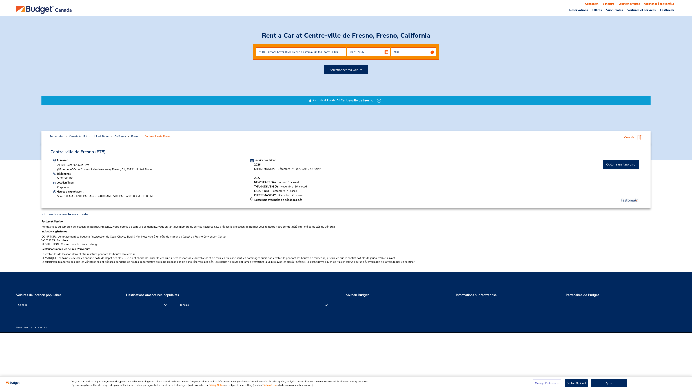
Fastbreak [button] (667, 10)
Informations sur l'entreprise (476, 295)
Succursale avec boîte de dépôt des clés (278, 200)
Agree (609, 383)
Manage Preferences (547, 383)
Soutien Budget (357, 295)
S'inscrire (608, 4)
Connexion (591, 4)
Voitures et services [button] (641, 10)
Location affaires (629, 4)
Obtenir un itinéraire (620, 164)
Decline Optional (576, 383)
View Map (630, 137)
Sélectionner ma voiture (346, 70)
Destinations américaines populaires (152, 295)
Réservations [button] (578, 10)
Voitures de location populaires (38, 295)
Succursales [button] (614, 10)
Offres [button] (597, 10)
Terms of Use (270, 385)
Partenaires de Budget (582, 295)
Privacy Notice (216, 385)
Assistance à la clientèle (659, 4)
